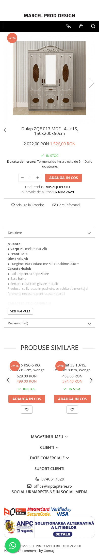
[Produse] (7, 27)
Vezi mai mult (20, 311)
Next (91, 83)
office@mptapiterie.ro (52, 486)
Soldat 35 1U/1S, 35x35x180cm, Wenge (72, 367)
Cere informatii (68, 204)
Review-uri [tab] (18, 323)
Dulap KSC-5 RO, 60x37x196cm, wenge (27, 367)
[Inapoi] (4, 130)
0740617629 (52, 478)
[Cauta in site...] (93, 26)
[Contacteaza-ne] (68, 26)
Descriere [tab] (15, 232)
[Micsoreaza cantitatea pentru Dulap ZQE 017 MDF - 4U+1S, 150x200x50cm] (22, 178)
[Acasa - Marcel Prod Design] (49, 15)
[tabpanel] (49, 78)
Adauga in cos (63, 177)
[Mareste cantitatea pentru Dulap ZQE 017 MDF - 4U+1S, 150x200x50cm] (37, 178)
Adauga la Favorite (29, 204)
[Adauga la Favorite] (26, 409)
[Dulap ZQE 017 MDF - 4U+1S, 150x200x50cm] (49, 78)
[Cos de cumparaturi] (81, 26)
